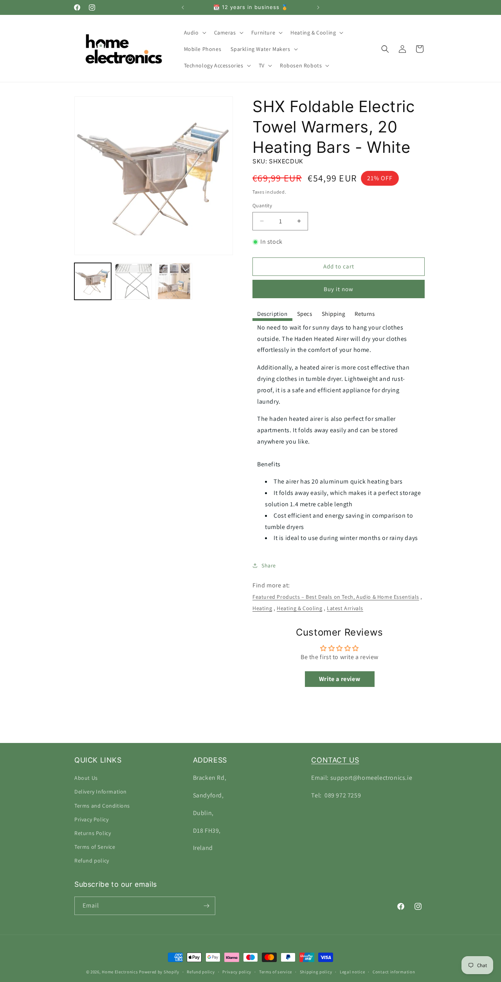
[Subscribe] (206, 906)
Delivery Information (100, 791)
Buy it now (338, 289)
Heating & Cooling (299, 608)
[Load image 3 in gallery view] (174, 281)
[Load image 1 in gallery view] (92, 281)
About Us (86, 777)
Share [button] (268, 565)
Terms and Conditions (102, 805)
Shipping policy (316, 972)
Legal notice (352, 972)
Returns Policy (92, 833)
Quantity (262, 205)
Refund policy (91, 860)
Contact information (394, 972)
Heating (262, 608)
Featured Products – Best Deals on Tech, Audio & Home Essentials (335, 596)
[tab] (272, 314)
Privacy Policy (91, 819)
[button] (194, 32)
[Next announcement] (318, 7)
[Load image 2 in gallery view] (133, 281)
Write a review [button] (339, 679)
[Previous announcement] (182, 7)
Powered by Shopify (159, 972)
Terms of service (275, 972)
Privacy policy (236, 972)
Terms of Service (94, 846)
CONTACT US (335, 760)
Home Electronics (120, 972)
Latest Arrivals (345, 608)
